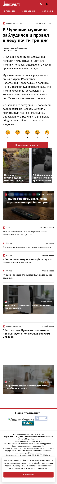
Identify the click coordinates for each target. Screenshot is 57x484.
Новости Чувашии (14, 23)
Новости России (13, 326)
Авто (8, 228)
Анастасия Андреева (15, 48)
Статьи (11, 194)
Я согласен (28, 474)
